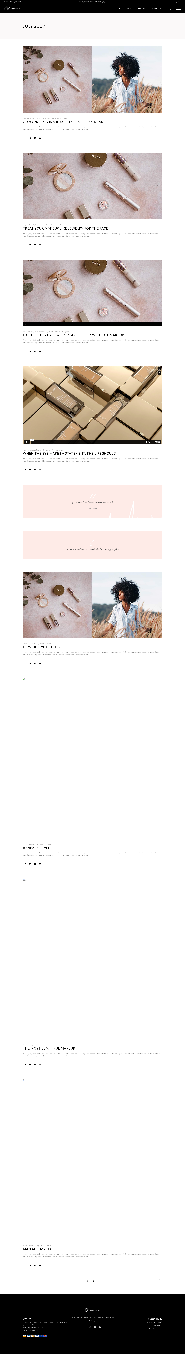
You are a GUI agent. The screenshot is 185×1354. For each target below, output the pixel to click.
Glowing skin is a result (154, 1322)
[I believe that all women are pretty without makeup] (92, 293)
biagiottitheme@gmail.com (12, 2)
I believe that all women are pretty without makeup (73, 335)
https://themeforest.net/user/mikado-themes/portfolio (93, 549)
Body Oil (55, 450)
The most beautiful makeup (49, 1048)
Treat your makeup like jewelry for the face (65, 228)
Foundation (32, 118)
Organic (64, 118)
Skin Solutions (40, 331)
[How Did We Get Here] (92, 605)
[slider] (154, 324)
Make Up (40, 118)
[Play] (25, 324)
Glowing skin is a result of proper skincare (64, 122)
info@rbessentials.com (35, 1327)
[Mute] (147, 324)
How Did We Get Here (43, 647)
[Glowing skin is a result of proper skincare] (92, 79)
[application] (92, 324)
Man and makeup (38, 1249)
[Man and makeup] (92, 1159)
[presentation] (27, 186)
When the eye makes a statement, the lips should (69, 453)
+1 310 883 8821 (33, 1330)
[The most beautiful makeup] (92, 959)
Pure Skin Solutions (155, 1329)
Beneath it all (36, 848)
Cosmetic (31, 450)
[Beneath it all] (92, 758)
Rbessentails (158, 1325)
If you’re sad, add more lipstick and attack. (92, 502)
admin (49, 118)
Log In (177, 2)
